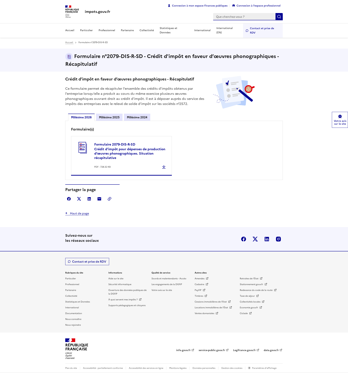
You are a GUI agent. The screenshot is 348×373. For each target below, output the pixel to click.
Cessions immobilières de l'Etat (211, 301)
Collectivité (147, 30)
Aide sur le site (115, 278)
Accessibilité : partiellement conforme (103, 368)
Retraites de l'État (249, 278)
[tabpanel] (174, 151)
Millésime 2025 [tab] (109, 117)
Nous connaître (73, 319)
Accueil (69, 30)
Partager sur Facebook (68, 198)
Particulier (86, 30)
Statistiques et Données (168, 30)
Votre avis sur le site (162, 290)
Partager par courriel (99, 198)
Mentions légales (178, 368)
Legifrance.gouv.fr (244, 350)
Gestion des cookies (232, 368)
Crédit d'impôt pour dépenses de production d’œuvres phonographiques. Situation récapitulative (129, 151)
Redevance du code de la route (256, 290)
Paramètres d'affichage (264, 368)
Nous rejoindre (73, 325)
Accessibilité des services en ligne (146, 368)
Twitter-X (255, 239)
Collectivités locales (250, 301)
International (202, 30)
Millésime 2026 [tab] (81, 117)
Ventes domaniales (205, 313)
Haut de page (79, 213)
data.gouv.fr (271, 350)
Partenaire (127, 30)
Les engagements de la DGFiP (167, 284)
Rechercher (279, 16)
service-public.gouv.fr (212, 350)
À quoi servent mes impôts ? (123, 299)
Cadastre (200, 284)
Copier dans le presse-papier (109, 198)
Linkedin (266, 239)
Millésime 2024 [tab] (137, 117)
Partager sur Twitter (79, 198)
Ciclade (244, 313)
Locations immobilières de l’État (212, 307)
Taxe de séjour (247, 296)
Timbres (199, 296)
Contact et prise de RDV (262, 30)
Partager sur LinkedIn (89, 198)
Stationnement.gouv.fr (252, 284)
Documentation (73, 313)
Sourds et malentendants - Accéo (169, 278)
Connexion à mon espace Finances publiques (199, 6)
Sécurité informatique (119, 284)
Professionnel (107, 30)
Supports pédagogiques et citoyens (127, 305)
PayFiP (198, 290)
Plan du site (71, 368)
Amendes (200, 278)
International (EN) (224, 30)
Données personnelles (203, 368)
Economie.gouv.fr (249, 307)
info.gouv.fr (183, 350)
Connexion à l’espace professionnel (259, 6)
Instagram (278, 239)
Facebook (243, 239)
